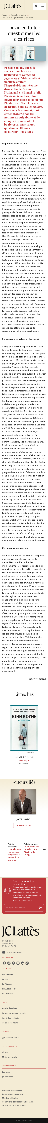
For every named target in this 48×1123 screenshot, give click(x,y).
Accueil (4, 15)
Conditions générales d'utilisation (17, 1102)
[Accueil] (13, 6)
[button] (23, 808)
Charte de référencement (14, 1105)
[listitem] (4, 963)
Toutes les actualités (18, 15)
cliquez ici (28, 900)
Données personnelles (12, 1090)
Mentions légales (10, 1098)
